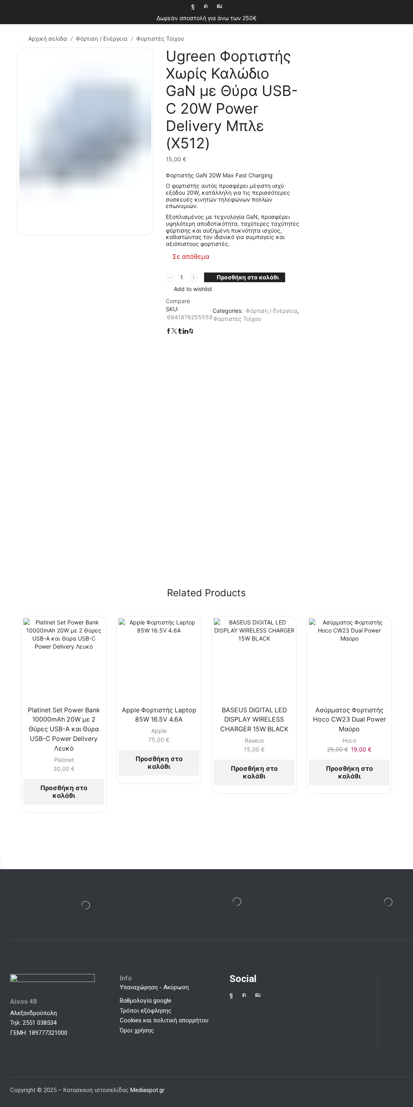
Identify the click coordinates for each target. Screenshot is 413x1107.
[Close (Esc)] (1, 859)
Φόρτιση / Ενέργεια (101, 38)
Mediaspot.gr (148, 1090)
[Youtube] (219, 6)
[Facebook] (193, 6)
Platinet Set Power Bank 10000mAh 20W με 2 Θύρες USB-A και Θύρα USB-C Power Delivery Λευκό (64, 729)
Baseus (254, 740)
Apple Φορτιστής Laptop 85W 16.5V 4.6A (159, 715)
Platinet (64, 759)
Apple (159, 730)
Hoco (349, 740)
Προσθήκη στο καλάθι (248, 277)
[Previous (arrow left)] (1, 867)
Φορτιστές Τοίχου (160, 38)
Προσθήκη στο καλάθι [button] (64, 791)
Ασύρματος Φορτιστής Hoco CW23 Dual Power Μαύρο (349, 719)
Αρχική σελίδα (47, 38)
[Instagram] (206, 6)
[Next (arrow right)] (4, 867)
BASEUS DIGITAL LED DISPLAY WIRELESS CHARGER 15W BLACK (254, 719)
